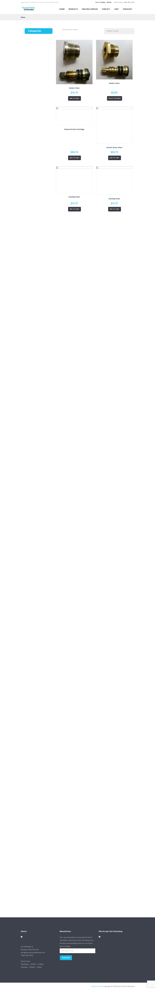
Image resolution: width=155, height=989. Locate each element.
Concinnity (41, 300)
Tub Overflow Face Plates (41, 248)
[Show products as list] (60, 30)
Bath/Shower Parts (37, 208)
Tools (33, 113)
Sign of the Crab (36, 735)
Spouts (36, 440)
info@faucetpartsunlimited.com (33, 952)
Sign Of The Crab (43, 743)
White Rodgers (42, 178)
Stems (36, 61)
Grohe (39, 321)
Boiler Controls (39, 142)
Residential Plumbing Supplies (39, 204)
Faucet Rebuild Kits (40, 384)
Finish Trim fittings (40, 641)
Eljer (38, 311)
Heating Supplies (90, 9)
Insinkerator (41, 670)
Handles (37, 409)
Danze (39, 483)
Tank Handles (38, 864)
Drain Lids (37, 656)
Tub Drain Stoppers (40, 236)
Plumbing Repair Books (42, 272)
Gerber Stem (74, 88)
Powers (39, 342)
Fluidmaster (41, 761)
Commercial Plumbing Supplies (38, 39)
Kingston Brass (42, 514)
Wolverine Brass (42, 370)
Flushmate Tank (39, 814)
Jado (39, 511)
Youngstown (41, 591)
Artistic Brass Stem (114, 147)
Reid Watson (41, 552)
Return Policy (97, 986)
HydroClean (41, 764)
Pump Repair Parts (37, 182)
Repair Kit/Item (39, 846)
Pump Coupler (38, 185)
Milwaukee (41, 521)
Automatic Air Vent (37, 127)
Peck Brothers (42, 539)
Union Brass (41, 360)
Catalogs (34, 264)
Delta (39, 304)
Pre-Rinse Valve (39, 72)
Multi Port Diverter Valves (42, 432)
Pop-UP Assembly (40, 678)
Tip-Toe (39, 243)
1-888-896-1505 (27, 955)
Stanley (39, 275)
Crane (39, 65)
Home (62, 9)
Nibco (39, 339)
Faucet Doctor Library (38, 268)
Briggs (39, 297)
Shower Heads (39, 225)
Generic (39, 903)
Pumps (33, 193)
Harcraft (39, 325)
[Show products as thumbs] (57, 30)
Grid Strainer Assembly (41, 91)
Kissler (39, 696)
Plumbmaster (41, 222)
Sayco (39, 559)
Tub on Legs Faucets (41, 630)
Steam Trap (38, 163)
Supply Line (38, 856)
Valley (39, 367)
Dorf (38, 490)
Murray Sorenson (43, 528)
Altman (39, 455)
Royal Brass (41, 556)
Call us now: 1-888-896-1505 (124, 2)
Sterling (39, 167)
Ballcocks (37, 757)
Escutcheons (38, 374)
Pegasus (40, 542)
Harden (39, 381)
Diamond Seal (42, 307)
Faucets (33, 69)
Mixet (39, 332)
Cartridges (37, 47)
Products (73, 9)
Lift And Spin (41, 240)
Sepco (39, 563)
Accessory (40, 120)
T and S (39, 58)
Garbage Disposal (37, 663)
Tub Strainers (38, 257)
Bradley (39, 293)
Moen (39, 335)
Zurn (38, 594)
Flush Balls (37, 789)
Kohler (39, 146)
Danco (39, 416)
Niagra (39, 229)
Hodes (39, 732)
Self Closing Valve (40, 54)
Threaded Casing (39, 692)
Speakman (40, 51)
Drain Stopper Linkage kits (42, 705)
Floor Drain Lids (36, 652)
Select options (114, 98)
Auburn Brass (41, 465)
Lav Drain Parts (36, 87)
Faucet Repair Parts (37, 43)
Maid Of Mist (41, 135)
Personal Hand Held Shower (40, 213)
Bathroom (37, 601)
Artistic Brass (41, 462)
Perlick (39, 545)
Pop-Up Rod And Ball (41, 685)
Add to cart (74, 98)
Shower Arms (35, 724)
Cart (116, 9)
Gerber (39, 318)
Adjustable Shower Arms (42, 728)
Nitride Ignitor (38, 174)
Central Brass (41, 83)
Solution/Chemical (40, 885)
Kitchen (36, 197)
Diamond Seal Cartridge (74, 129)
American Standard (43, 286)
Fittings (33, 637)
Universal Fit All (42, 94)
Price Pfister (41, 346)
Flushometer (38, 102)
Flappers (37, 775)
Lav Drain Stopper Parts (39, 700)
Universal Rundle (42, 363)
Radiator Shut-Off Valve (42, 156)
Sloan (39, 106)
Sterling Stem (74, 197)
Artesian (40, 290)
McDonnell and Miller (43, 151)
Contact (106, 9)
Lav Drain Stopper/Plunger (42, 715)
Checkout (127, 9)
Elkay (39, 314)
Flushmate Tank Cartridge (41, 837)
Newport (40, 531)
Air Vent (36, 131)
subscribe (66, 958)
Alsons (39, 218)
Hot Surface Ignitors (37, 171)
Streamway (41, 573)
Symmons (40, 356)
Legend (39, 160)
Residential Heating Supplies (37, 124)
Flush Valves (38, 796)
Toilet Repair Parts (37, 98)
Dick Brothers (42, 486)
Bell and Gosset (42, 189)
